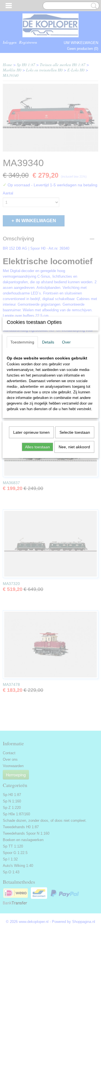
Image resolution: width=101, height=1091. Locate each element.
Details (48, 342)
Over (66, 342)
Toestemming (22, 342)
